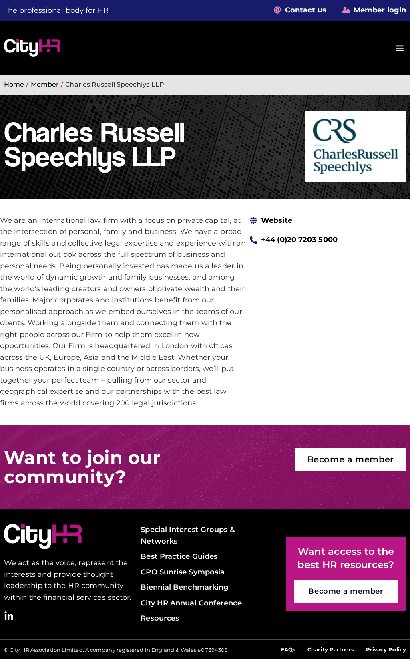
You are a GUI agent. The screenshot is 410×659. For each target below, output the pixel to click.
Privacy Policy (386, 649)
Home (14, 84)
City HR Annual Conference (191, 602)
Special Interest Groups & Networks (188, 535)
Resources (160, 618)
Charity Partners (331, 649)
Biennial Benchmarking (184, 587)
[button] (399, 47)
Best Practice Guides (179, 556)
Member (45, 84)
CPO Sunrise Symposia (183, 571)
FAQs (288, 649)
